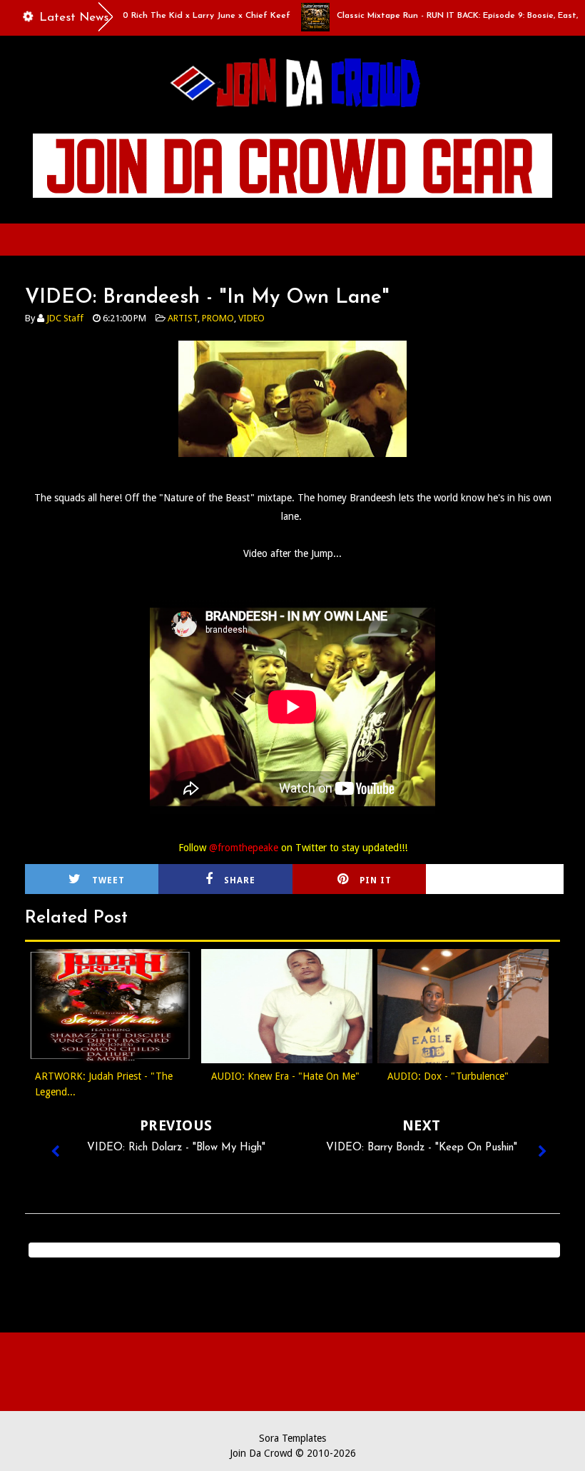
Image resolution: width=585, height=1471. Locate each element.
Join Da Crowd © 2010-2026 (293, 1453)
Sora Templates (292, 1438)
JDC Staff (64, 318)
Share (239, 880)
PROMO (218, 318)
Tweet (108, 880)
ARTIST (183, 318)
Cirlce (512, 880)
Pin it (376, 880)
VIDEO (251, 318)
